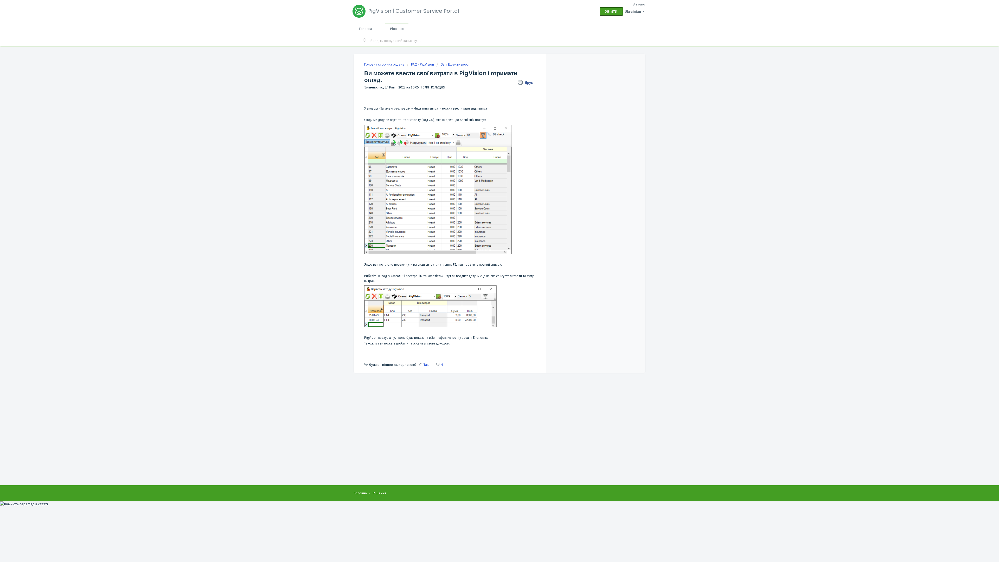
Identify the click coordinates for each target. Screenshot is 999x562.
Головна (365, 28)
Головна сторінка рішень (384, 64)
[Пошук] (365, 41)
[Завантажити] (490, 218)
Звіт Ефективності (456, 64)
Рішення (397, 28)
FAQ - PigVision (422, 64)
